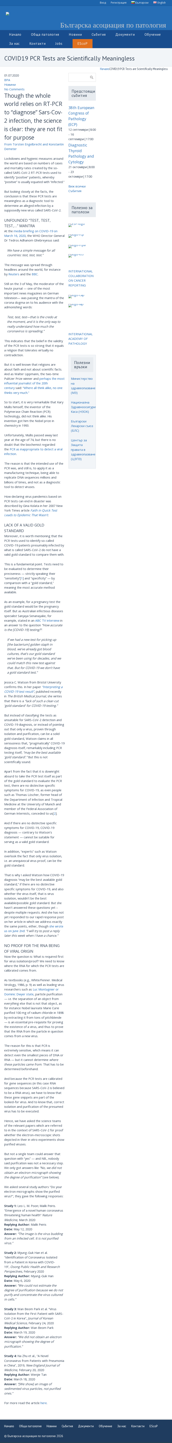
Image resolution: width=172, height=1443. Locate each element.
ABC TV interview (47, 620)
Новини (10, 84)
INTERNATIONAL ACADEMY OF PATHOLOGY (80, 338)
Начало (104, 69)
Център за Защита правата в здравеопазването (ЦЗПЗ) (85, 449)
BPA (7, 80)
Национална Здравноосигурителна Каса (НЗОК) (87, 407)
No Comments (14, 89)
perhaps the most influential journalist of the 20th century (34, 383)
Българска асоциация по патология (113, 24)
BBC (35, 274)
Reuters (13, 274)
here (43, 1403)
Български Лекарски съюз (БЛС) (82, 426)
